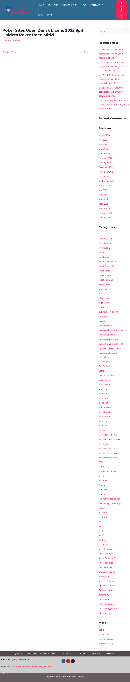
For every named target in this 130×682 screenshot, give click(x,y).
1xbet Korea (104, 270)
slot (100, 526)
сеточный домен (107, 604)
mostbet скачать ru (108, 453)
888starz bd (104, 284)
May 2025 (103, 199)
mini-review (104, 384)
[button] (121, 10)
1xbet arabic (104, 257)
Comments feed (106, 639)
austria (102, 293)
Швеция (103, 613)
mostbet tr (104, 444)
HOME (41, 5)
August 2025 (104, 185)
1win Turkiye (105, 243)
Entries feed (104, 634)
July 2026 (103, 139)
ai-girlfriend (104, 289)
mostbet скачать (107, 448)
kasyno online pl (106, 375)
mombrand (104, 393)
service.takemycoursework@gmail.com (33, 666)
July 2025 (103, 190)
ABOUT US (53, 5)
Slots (101, 530)
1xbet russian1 (106, 279)
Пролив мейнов (107, 585)
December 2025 (106, 167)
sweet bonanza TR (107, 562)
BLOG (40, 14)
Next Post (85, 52)
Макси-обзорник (107, 581)
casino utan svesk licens (110, 348)
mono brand (104, 398)
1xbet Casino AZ (106, 266)
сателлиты (104, 594)
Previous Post (8, 52)
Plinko (102, 485)
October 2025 (105, 176)
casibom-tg (104, 316)
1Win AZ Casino (106, 238)
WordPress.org (106, 643)
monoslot (103, 425)
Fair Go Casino (105, 366)
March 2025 (104, 208)
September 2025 (106, 181)
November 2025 (106, 171)
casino (7, 40)
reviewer (103, 517)
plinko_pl (103, 494)
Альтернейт (105, 576)
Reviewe (103, 512)
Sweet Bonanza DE (108, 558)
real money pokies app (109, 498)
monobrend (104, 416)
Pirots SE (103, 480)
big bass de (104, 302)
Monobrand (104, 412)
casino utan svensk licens (111, 343)
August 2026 (104, 135)
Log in (101, 629)
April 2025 (103, 203)
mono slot (103, 402)
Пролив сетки (106, 590)
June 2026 (103, 144)
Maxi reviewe (105, 380)
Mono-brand (105, 407)
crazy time (103, 361)
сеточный (104, 599)
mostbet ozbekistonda (109, 439)
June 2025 (103, 194)
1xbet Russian (105, 275)
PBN (101, 462)
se (100, 521)
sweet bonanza (106, 553)
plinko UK (103, 489)
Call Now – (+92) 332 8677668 (15, 659)
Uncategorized (105, 567)
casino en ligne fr (107, 334)
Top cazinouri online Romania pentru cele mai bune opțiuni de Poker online (114, 104)
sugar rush (104, 544)
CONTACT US (96, 5)
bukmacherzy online (108, 311)
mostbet (103, 430)
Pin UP (102, 466)
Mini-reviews (105, 389)
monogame (104, 421)
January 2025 (105, 217)
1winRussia (104, 247)
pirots (101, 476)
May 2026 (103, 149)
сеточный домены (108, 608)
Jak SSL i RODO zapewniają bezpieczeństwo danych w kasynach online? (112, 53)
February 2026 (105, 158)
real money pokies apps (110, 503)
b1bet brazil (104, 298)
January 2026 (105, 162)
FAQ (84, 5)
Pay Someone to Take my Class (41, 653)
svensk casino (105, 549)
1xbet (101, 252)
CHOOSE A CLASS (70, 5)
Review (102, 508)
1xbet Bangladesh (107, 261)
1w (100, 234)
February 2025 (105, 213)
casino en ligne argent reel (111, 330)
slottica (102, 540)
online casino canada (109, 457)
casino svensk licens (108, 339)
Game (101, 370)
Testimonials (68, 653)
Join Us (18, 653)
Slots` (101, 535)
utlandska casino (107, 572)
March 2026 (104, 153)
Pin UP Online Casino (109, 471)
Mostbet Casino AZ (108, 434)
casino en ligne (106, 325)
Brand (101, 307)
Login (49, 14)
